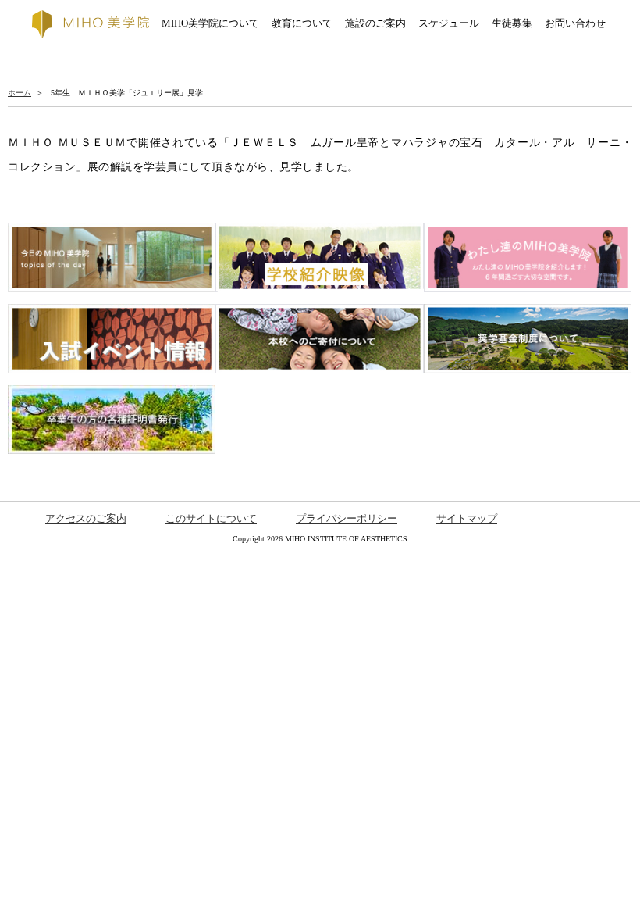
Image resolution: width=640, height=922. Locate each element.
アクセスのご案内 (85, 518)
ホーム (19, 92)
